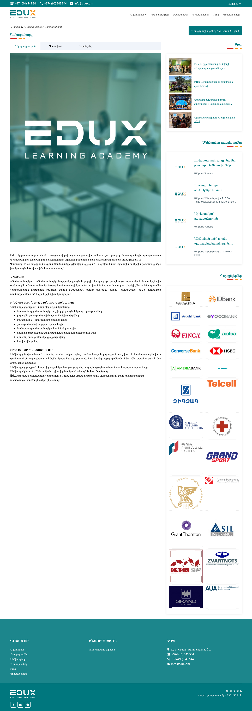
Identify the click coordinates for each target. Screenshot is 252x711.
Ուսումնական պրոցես (102, 649)
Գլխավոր (16, 27)
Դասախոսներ (18, 664)
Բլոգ (13, 669)
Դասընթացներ (33, 27)
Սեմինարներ (18, 659)
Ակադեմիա (17, 649)
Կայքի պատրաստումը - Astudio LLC (220, 695)
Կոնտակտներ (18, 673)
